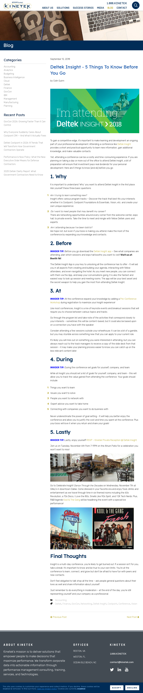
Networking (86, 603)
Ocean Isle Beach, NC (84, 662)
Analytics (8, 70)
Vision (134, 603)
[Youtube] (127, 670)
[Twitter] (112, 670)
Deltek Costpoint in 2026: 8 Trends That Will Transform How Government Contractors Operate (23, 146)
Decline (132, 688)
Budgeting (9, 73)
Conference (124, 603)
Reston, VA (79, 651)
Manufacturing (11, 102)
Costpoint (112, 603)
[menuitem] (49, 8)
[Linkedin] (119, 670)
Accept (116, 688)
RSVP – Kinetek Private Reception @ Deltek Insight (112, 440)
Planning (8, 106)
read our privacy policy (47, 689)
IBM (5, 95)
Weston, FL (79, 656)
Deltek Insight (124, 144)
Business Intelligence (14, 77)
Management (10, 98)
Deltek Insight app (102, 251)
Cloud (6, 81)
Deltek (58, 603)
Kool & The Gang (72, 499)
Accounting (61, 600)
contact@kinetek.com (122, 662)
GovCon (76, 603)
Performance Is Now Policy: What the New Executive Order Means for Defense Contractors (25, 160)
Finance (67, 603)
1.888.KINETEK (117, 3)
